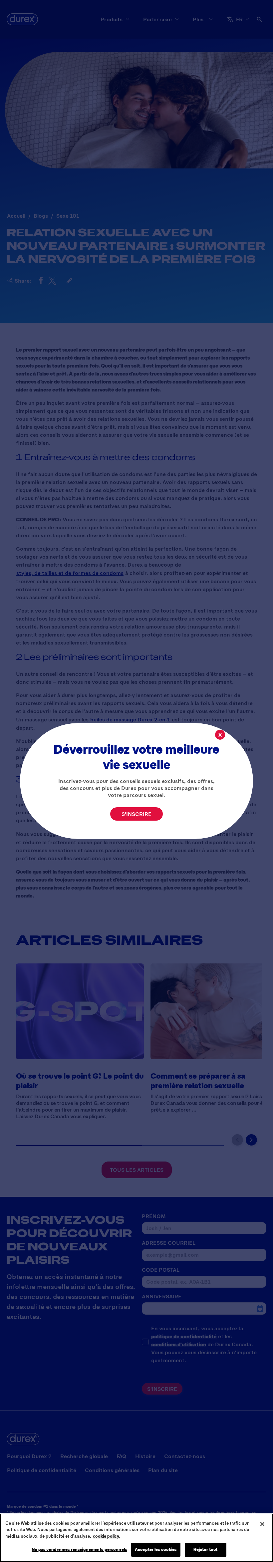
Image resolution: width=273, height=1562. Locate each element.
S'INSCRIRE (136, 814)
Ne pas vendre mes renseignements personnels (79, 1549)
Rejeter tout (205, 1549)
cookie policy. (106, 1536)
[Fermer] (262, 1524)
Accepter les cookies (156, 1549)
